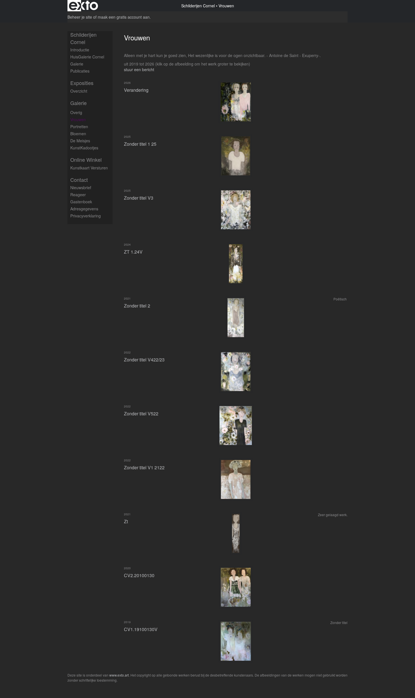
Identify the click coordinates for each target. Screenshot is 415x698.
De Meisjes (80, 140)
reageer (78, 194)
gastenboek (81, 201)
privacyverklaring (85, 216)
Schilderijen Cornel (198, 5)
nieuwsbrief (80, 187)
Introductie (79, 50)
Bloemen (78, 133)
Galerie (76, 64)
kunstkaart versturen (89, 168)
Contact (79, 179)
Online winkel (86, 159)
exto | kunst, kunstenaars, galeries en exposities (83, 5)
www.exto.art (119, 675)
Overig (76, 112)
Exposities (81, 82)
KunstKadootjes (84, 147)
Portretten (79, 126)
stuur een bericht (139, 69)
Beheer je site (79, 17)
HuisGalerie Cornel (87, 57)
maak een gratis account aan (124, 17)
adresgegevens (84, 208)
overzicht (78, 91)
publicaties (79, 71)
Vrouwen (78, 119)
